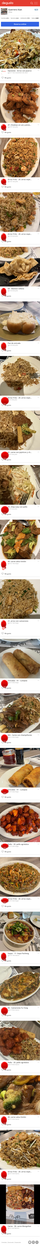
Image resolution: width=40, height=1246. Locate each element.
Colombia (4, 1242)
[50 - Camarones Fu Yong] (20, 986)
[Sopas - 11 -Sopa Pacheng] (20, 931)
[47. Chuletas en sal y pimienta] (20, 103)
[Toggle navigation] (36, 3)
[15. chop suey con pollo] (20, 485)
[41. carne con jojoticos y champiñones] (20, 430)
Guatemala (18, 1242)
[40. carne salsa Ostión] (20, 539)
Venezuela (10, 1242)
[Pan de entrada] (20, 321)
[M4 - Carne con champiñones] (20, 713)
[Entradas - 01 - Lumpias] (20, 658)
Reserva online (20, 24)
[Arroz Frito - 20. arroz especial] (20, 157)
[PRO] (3, 236)
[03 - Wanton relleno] (20, 266)
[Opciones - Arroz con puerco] (20, 49)
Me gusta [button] (7, 78)
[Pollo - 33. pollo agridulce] (20, 822)
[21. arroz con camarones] (20, 599)
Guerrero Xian (15, 9)
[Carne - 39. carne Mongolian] (20, 1204)
